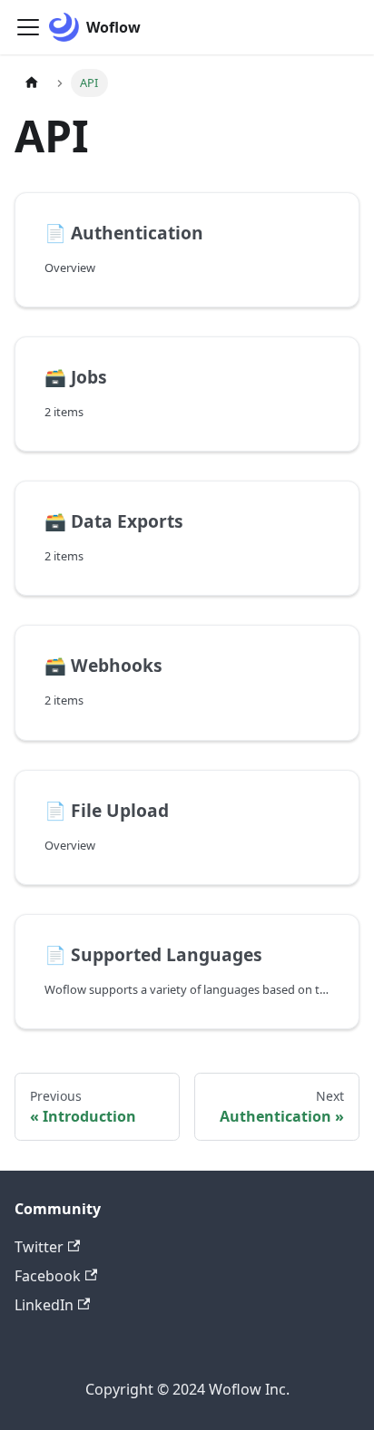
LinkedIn (44, 1305)
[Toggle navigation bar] (28, 27)
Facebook (48, 1276)
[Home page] (32, 83)
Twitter (39, 1247)
